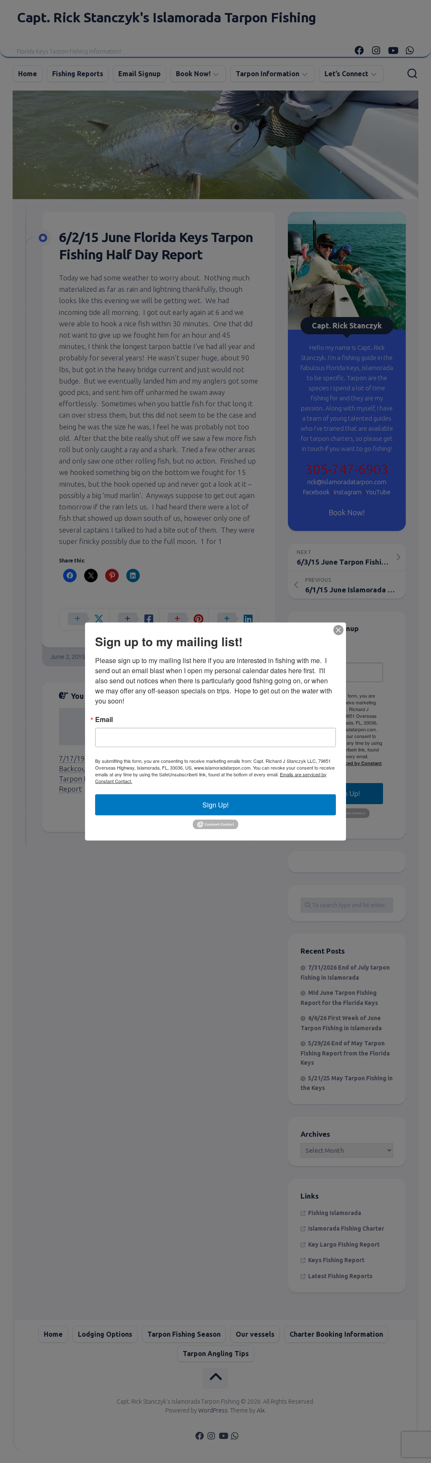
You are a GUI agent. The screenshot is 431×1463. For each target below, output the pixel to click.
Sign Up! (215, 804)
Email (104, 719)
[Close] (338, 630)
